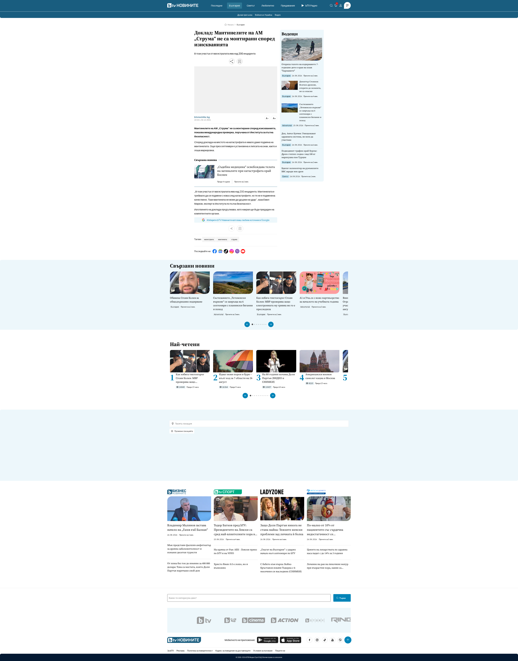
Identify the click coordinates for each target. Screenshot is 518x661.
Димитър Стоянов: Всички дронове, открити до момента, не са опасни (310, 86)
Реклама (180, 650)
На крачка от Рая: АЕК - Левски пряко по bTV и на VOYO (235, 551)
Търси (342, 598)
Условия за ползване (262, 650)
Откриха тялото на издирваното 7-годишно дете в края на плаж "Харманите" (300, 67)
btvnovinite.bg (202, 117)
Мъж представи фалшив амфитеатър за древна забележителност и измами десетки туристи (189, 548)
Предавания (288, 5)
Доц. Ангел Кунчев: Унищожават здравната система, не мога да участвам (299, 136)
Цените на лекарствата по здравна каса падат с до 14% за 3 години (327, 551)
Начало (231, 25)
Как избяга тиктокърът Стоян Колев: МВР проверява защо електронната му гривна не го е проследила (275, 303)
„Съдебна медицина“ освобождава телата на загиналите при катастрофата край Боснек (246, 171)
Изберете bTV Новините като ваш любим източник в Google (238, 219)
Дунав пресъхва (244, 15)
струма (234, 239)
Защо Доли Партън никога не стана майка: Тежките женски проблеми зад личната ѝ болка (281, 529)
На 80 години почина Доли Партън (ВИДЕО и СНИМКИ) (278, 378)
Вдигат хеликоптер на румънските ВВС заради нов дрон (300, 170)
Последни (216, 5)
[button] (247, 324)
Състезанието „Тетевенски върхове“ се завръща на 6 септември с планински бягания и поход (310, 112)
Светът (251, 5)
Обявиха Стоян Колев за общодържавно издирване (186, 299)
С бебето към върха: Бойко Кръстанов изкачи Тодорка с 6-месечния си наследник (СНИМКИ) (281, 567)
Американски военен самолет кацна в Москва (320, 376)
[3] (336, 5)
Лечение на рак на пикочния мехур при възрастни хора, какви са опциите (327, 566)
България (234, 5)
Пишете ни (280, 650)
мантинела (222, 239)
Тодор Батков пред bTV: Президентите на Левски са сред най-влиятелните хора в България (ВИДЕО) (234, 529)
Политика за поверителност (200, 650)
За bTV (170, 650)
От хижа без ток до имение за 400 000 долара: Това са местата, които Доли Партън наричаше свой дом (188, 567)
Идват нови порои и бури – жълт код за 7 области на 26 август (235, 378)
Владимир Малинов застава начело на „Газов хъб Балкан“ (187, 527)
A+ (274, 118)
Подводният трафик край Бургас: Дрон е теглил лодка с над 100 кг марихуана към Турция (299, 154)
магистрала (209, 239)
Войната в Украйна (263, 15)
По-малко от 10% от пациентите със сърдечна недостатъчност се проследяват (325, 529)
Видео (278, 15)
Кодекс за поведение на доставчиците (233, 650)
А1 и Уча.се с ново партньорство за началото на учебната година (319, 299)
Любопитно (267, 5)
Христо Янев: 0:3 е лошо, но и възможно (231, 565)
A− (267, 118)
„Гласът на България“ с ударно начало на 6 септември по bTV (278, 551)
